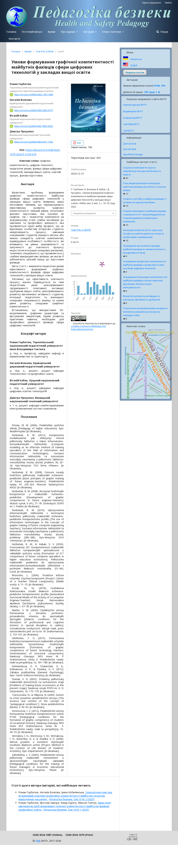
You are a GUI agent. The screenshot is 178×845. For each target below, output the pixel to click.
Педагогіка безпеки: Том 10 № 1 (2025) (66, 809)
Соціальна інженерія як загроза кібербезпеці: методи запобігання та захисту (142, 171)
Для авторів (129, 149)
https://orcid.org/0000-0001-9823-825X (33, 126)
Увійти (168, 2)
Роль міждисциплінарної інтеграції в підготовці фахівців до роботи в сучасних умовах (144, 187)
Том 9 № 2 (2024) (44, 51)
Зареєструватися (151, 2)
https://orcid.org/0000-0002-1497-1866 (33, 94)
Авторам (89, 31)
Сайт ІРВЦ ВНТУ (131, 124)
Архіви (51, 31)
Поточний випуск (32, 31)
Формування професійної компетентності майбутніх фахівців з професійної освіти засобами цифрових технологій (144, 265)
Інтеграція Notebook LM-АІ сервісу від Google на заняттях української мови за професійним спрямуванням (143, 234)
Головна (11, 31)
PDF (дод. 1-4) (152, 92)
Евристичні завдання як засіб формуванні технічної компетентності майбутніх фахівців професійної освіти (64, 806)
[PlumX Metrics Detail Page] (102, 264)
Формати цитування (84, 213)
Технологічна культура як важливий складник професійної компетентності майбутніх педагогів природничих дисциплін (65, 796)
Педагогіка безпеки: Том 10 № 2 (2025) (72, 799)
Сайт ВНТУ (128, 130)
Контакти (14, 38)
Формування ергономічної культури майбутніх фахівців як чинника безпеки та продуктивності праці (144, 249)
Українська (136, 59)
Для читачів (129, 143)
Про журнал (68, 31)
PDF (78, 142)
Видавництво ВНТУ (133, 111)
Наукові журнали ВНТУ (135, 104)
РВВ (38, 840)
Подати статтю (135, 72)
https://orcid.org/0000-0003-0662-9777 (33, 110)
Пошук (164, 31)
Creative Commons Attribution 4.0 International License (88, 327)
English (133, 65)
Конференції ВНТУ (132, 117)
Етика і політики (112, 31)
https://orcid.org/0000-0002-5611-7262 (33, 141)
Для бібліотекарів (133, 154)
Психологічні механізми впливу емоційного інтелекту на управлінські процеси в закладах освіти (145, 312)
